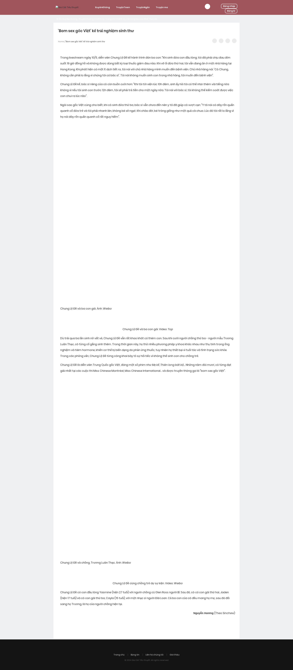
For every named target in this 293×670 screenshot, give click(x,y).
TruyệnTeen (123, 7)
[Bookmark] (227, 41)
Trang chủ (119, 654)
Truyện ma (162, 7)
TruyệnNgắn (143, 7)
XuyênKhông (102, 7)
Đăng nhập (229, 6)
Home (61, 41)
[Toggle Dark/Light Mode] (234, 41)
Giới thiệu (174, 654)
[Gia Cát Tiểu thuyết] (67, 7)
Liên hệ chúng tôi (154, 654)
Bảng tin (135, 654)
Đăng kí (231, 10)
